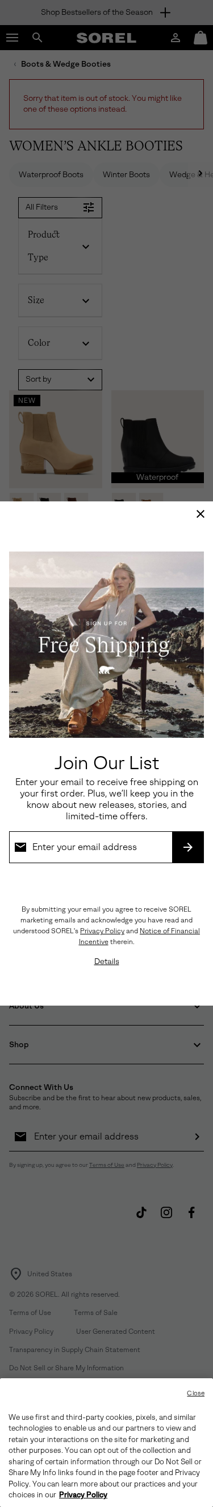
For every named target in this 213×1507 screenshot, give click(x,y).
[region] (106, 1442)
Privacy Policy (102, 931)
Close (195, 1393)
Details (106, 961)
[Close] (200, 513)
